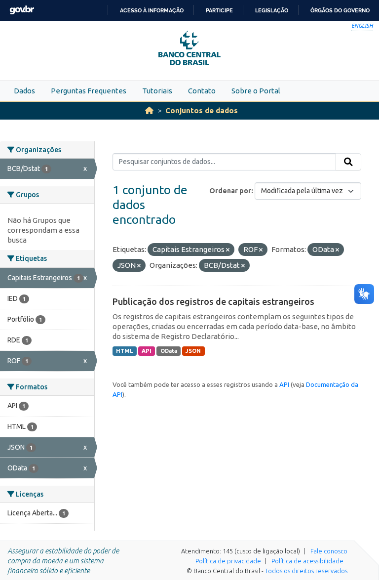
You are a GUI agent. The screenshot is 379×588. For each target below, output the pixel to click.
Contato (202, 90)
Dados (24, 90)
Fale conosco (328, 550)
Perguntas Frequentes (88, 90)
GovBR (21, 10)
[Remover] (227, 250)
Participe (219, 10)
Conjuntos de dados (201, 110)
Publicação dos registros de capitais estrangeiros (213, 301)
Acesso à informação (152, 10)
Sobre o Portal (255, 90)
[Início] (149, 110)
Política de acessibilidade (307, 560)
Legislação (271, 10)
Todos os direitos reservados (306, 570)
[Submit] (348, 162)
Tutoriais (157, 90)
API (147, 351)
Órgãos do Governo (340, 10)
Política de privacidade (228, 560)
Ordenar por (230, 191)
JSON (193, 351)
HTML (124, 351)
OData (168, 351)
